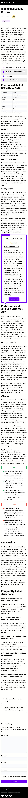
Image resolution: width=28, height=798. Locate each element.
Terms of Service (11, 792)
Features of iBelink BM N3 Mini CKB (15, 67)
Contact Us (17, 792)
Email (3, 763)
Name (3, 756)
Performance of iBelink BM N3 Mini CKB (15, 72)
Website (4, 770)
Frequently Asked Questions (14, 80)
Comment (5, 735)
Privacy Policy (4, 792)
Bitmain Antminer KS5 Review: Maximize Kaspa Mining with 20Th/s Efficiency (13, 709)
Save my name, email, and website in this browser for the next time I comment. (14, 777)
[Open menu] (26, 2)
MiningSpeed (7, 2)
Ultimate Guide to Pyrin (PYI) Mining (14, 700)
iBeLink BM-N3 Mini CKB (11, 247)
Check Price (13, 299)
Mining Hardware (6, 21)
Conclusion (9, 76)
